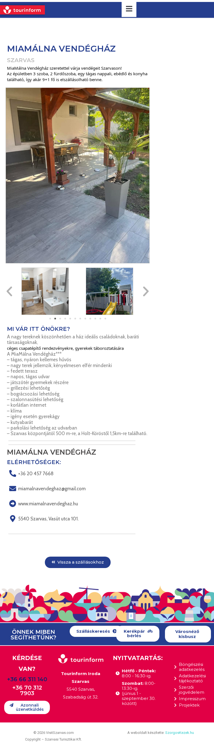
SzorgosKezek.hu (179, 733)
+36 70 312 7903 (27, 690)
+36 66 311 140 (27, 679)
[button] (50, 318)
